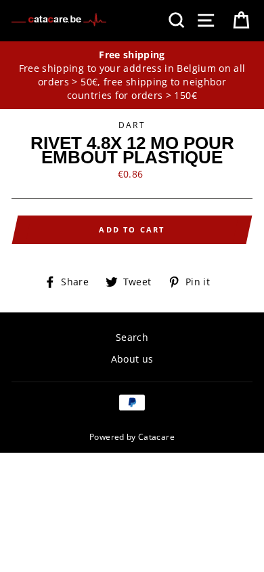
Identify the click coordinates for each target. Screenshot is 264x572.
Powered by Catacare (132, 436)
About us (132, 358)
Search (132, 337)
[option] (132, 75)
